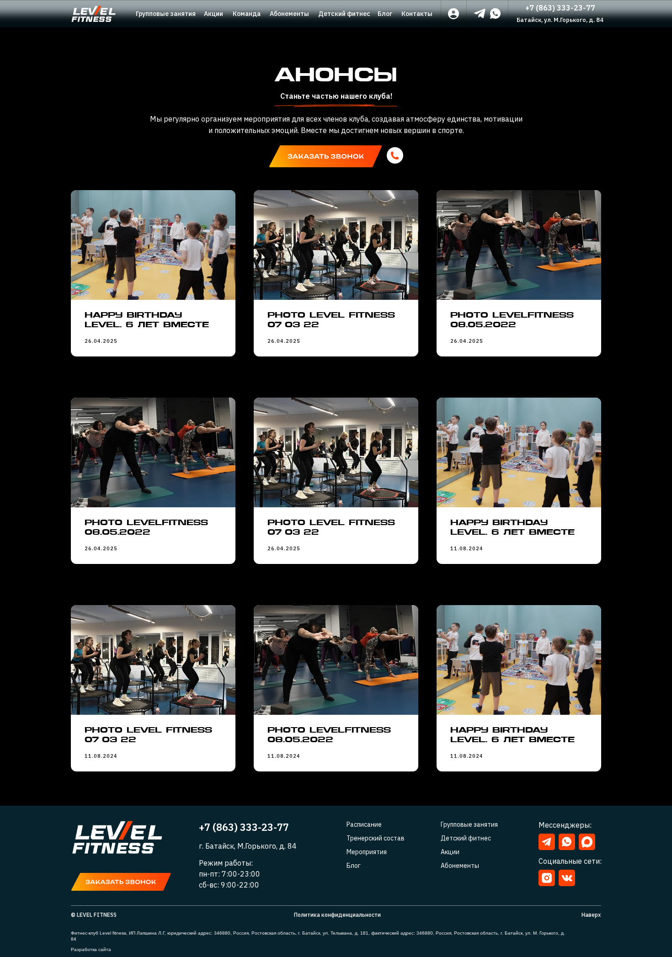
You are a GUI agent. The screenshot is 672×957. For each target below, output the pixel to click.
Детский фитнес (344, 14)
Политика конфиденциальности (337, 914)
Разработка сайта (91, 949)
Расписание (364, 824)
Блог (385, 14)
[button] (325, 156)
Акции (213, 14)
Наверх (591, 914)
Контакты (416, 14)
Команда (247, 14)
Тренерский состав (376, 838)
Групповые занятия (166, 14)
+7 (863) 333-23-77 (560, 7)
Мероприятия (367, 852)
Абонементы (289, 14)
